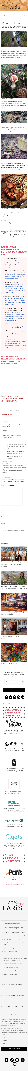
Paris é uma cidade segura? (10, 974)
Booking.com (6, 703)
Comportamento (6, 398)
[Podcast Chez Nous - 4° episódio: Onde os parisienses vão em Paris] (14, 578)
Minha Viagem (19, 230)
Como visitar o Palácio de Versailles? (13, 963)
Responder (7, 422)
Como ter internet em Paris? (11, 951)
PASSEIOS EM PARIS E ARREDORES (14, 888)
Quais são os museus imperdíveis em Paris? (14, 932)
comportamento (8, 401)
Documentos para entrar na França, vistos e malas (13, 995)
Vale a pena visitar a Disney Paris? (12, 955)
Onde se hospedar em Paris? (11, 970)
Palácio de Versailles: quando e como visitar (12, 990)
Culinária (20, 398)
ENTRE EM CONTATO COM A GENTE (14, 690)
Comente (24, 498)
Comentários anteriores (7, 414)
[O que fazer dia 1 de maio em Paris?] (14, 626)
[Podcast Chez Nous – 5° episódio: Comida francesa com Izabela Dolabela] (14, 553)
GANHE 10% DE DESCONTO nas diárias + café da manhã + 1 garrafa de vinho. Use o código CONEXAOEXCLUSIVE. (14, 810)
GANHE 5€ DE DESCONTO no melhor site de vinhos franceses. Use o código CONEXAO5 (14, 750)
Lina (4, 395)
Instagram (4, 1043)
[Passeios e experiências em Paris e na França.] (14, 871)
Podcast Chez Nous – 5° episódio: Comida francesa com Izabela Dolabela (13, 564)
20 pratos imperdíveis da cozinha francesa (11, 984)
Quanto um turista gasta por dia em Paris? (14, 948)
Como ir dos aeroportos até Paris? (12, 923)
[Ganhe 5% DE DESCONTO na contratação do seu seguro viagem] (14, 820)
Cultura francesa (6, 400)
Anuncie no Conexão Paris (14, 1048)
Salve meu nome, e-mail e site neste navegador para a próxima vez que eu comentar (14, 531)
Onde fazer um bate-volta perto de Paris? (14, 935)
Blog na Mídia (5, 1037)
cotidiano (15, 401)
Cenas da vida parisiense (13, 396)
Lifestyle (14, 400)
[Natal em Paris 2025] (14, 652)
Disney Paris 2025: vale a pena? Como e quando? (13, 1001)
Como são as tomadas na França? (12, 939)
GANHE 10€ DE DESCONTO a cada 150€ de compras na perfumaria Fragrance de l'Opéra (14, 770)
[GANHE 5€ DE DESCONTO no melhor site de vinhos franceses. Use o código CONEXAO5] (14, 744)
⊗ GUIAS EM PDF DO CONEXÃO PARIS (14, 884)
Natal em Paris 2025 (9, 663)
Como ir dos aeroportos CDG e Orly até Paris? (12, 1006)
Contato (4, 1040)
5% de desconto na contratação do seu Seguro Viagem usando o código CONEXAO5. (15, 326)
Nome (3, 510)
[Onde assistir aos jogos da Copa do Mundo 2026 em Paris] (14, 601)
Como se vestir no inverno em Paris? (13, 967)
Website (3, 523)
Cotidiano (14, 398)
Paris (11, 231)
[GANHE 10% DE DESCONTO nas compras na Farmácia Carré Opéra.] (14, 784)
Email (2, 516)
